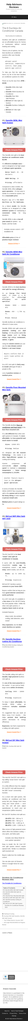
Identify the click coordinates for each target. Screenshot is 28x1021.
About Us (7, 1011)
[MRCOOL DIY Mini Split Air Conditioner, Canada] (14, 549)
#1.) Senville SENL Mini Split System (13, 890)
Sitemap (14, 1015)
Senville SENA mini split (10, 328)
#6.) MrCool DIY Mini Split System (12, 903)
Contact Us (5, 1013)
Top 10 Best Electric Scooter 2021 (13, 920)
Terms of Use (22, 1013)
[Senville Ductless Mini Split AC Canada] (14, 150)
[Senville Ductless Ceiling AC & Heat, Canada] (14, 669)
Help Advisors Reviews (14, 5)
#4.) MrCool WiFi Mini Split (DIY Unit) (13, 897)
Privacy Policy (13, 1013)
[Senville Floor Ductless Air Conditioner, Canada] (14, 420)
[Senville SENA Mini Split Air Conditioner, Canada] (14, 282)
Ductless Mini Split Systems (12, 916)
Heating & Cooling (9, 914)
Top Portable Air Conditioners (12, 883)
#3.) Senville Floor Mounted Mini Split (14, 896)
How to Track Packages (17, 1011)
